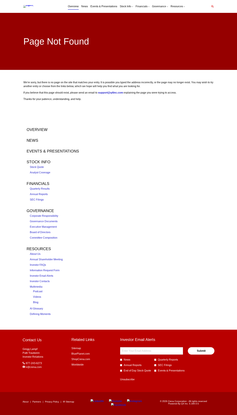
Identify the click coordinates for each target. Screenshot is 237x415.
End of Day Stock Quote (137, 370)
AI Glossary (36, 308)
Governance (40, 211)
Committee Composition (43, 237)
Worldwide (81, 365)
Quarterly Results (40, 188)
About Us (35, 254)
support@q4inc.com (110, 92)
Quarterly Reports (168, 359)
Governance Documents (44, 221)
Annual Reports (39, 194)
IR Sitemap (68, 401)
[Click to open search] (212, 6)
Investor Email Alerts (41, 275)
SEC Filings (37, 199)
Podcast (37, 291)
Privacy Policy (52, 401)
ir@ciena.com (33, 367)
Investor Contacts (40, 281)
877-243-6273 (33, 363)
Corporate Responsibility (44, 215)
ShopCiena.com (85, 359)
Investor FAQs (38, 264)
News (32, 140)
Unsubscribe (127, 379)
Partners (36, 401)
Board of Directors (40, 232)
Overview (37, 129)
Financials (38, 183)
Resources (39, 249)
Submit (201, 350)
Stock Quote (37, 167)
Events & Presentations (53, 151)
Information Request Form (44, 270)
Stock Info (38, 162)
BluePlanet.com (84, 354)
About (26, 401)
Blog (35, 302)
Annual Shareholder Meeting (46, 259)
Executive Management (43, 226)
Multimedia (36, 286)
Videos (37, 296)
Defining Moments (40, 314)
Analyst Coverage (40, 172)
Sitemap (80, 348)
